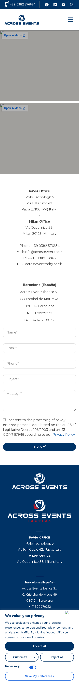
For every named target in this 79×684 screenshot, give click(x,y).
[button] (70, 19)
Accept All (39, 646)
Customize (20, 657)
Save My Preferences (39, 676)
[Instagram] (71, 4)
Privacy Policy (64, 434)
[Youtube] (63, 4)
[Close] (71, 612)
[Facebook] (46, 4)
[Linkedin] (55, 4)
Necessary (12, 666)
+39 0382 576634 (22, 4)
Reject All (57, 657)
